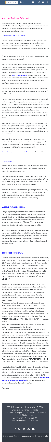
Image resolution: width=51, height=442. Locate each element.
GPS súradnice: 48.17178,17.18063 (25, 421)
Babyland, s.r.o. (28, 436)
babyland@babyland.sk (30, 410)
